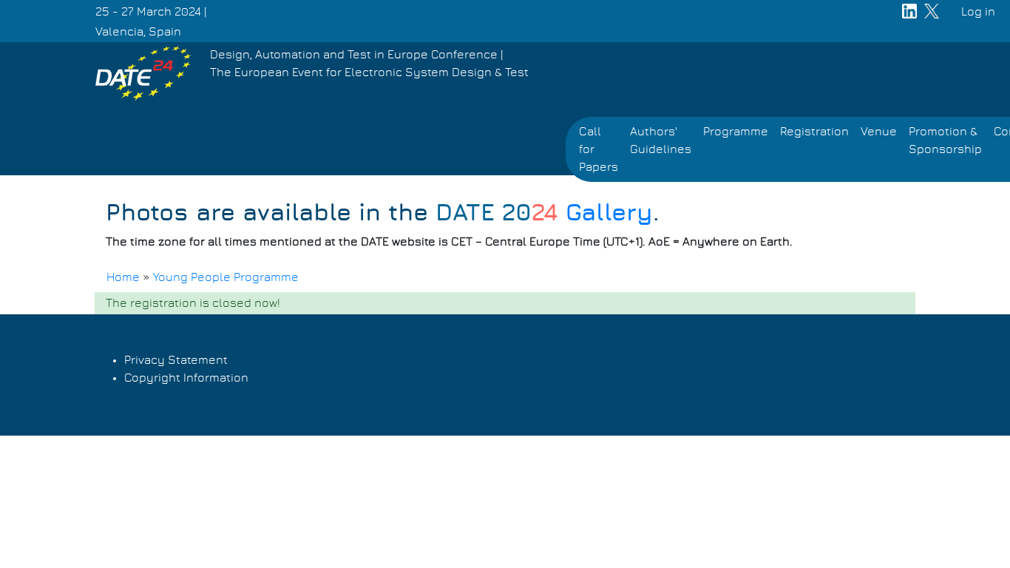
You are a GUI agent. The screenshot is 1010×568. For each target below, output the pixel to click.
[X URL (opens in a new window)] (932, 21)
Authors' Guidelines (660, 140)
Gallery (544, 213)
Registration (814, 132)
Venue (879, 132)
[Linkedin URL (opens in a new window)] (909, 21)
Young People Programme (226, 277)
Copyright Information (186, 378)
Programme (735, 132)
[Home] (143, 73)
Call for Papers (598, 149)
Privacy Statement (176, 360)
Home (123, 277)
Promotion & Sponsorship (945, 140)
